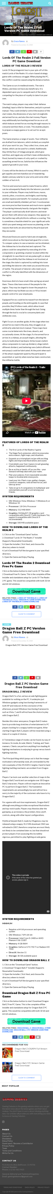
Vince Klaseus (19, 637)
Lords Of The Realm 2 (27, 598)
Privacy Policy (8, 1146)
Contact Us (7, 1136)
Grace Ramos (19, 41)
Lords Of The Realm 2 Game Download (20, 602)
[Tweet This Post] (17, 51)
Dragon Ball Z (24, 1028)
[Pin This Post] (29, 51)
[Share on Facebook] (12, 51)
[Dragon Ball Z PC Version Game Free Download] (7, 1067)
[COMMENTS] (41, 51)
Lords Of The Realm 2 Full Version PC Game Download (24, 599)
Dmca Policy (7, 1141)
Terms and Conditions (12, 1151)
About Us (6, 1134)
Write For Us (7, 1153)
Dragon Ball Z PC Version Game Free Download (25, 1031)
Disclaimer (6, 1139)
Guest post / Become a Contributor (17, 1143)
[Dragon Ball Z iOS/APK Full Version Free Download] (7, 1053)
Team (4, 1148)
